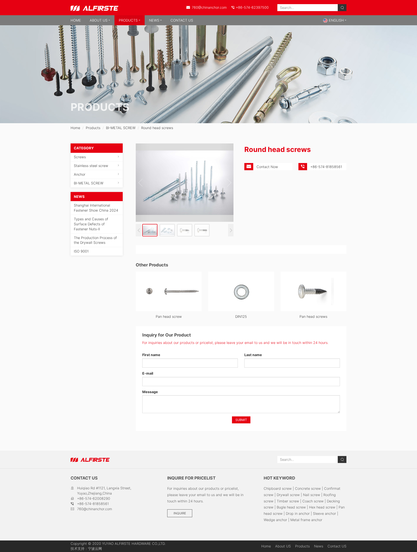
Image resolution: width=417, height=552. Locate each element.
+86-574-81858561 (93, 504)
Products (93, 128)
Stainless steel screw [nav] (91, 165)
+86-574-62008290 (93, 498)
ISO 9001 (81, 251)
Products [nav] (128, 20)
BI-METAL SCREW (121, 128)
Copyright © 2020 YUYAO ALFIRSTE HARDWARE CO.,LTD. (118, 543)
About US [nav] (99, 20)
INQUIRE (180, 513)
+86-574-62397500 (252, 7)
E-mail (147, 373)
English (336, 20)
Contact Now (267, 167)
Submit (241, 420)
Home (75, 128)
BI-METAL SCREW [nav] (88, 183)
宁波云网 (95, 548)
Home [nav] (76, 20)
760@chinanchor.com (209, 7)
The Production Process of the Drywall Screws (95, 240)
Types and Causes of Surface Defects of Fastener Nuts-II (91, 224)
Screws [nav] (80, 157)
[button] (228, 182)
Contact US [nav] (181, 20)
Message (150, 392)
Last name (253, 355)
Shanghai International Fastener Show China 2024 (96, 207)
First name (151, 355)
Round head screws (157, 128)
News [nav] (154, 20)
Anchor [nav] (79, 174)
